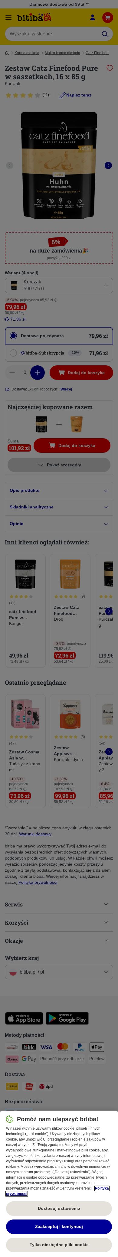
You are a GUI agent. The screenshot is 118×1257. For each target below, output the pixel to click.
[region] (59, 1184)
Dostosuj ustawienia (59, 1208)
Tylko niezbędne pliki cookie (59, 1244)
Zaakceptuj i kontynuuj (59, 1226)
